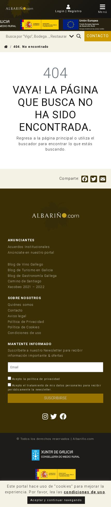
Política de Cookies (24, 327)
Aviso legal (17, 316)
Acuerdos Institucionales (29, 247)
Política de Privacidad (26, 322)
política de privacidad (43, 379)
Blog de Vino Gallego (25, 264)
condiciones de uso (84, 492)
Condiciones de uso (24, 333)
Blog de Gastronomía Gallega (32, 276)
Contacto (98, 36)
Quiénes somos (21, 305)
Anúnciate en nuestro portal (31, 252)
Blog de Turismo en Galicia (30, 270)
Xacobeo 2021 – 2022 (26, 287)
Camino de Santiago (25, 281)
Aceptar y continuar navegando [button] (56, 500)
